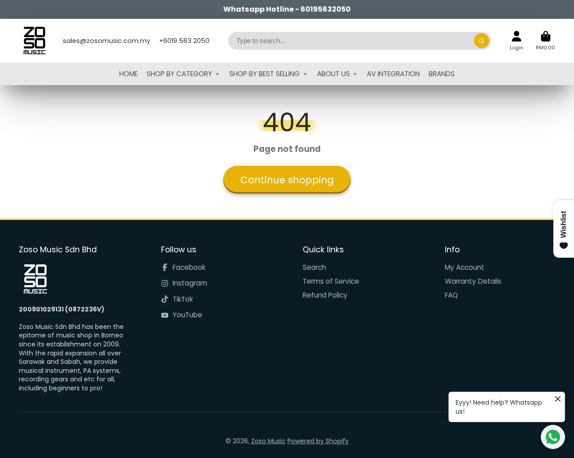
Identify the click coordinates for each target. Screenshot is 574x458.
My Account (464, 267)
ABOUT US (333, 73)
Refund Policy (325, 295)
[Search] (481, 40)
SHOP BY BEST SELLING (264, 73)
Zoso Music (268, 440)
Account (516, 40)
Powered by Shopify (318, 440)
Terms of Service (331, 281)
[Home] (34, 41)
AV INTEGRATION (393, 73)
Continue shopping (287, 179)
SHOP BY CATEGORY (179, 73)
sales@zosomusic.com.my (106, 40)
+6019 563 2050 (184, 40)
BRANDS (442, 73)
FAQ (451, 295)
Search (314, 267)
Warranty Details (473, 281)
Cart (545, 40)
